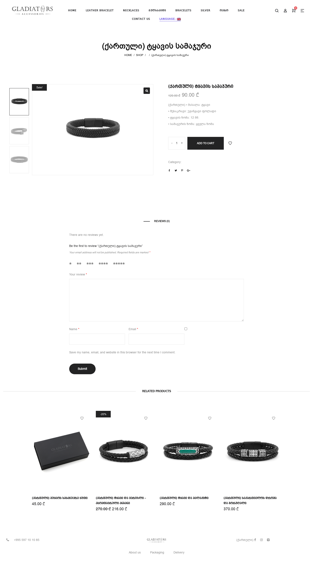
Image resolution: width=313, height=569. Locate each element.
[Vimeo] (268, 540)
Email (133, 329)
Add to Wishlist (230, 143)
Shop (139, 55)
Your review (78, 274)
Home (128, 55)
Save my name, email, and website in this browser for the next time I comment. (122, 352)
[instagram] (261, 540)
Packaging (157, 552)
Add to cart (205, 143)
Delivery (179, 552)
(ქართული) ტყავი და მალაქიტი (184, 498)
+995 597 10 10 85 (26, 540)
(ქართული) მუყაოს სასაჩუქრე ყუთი (60, 498)
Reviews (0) (162, 221)
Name (74, 329)
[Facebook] (255, 540)
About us (135, 552)
